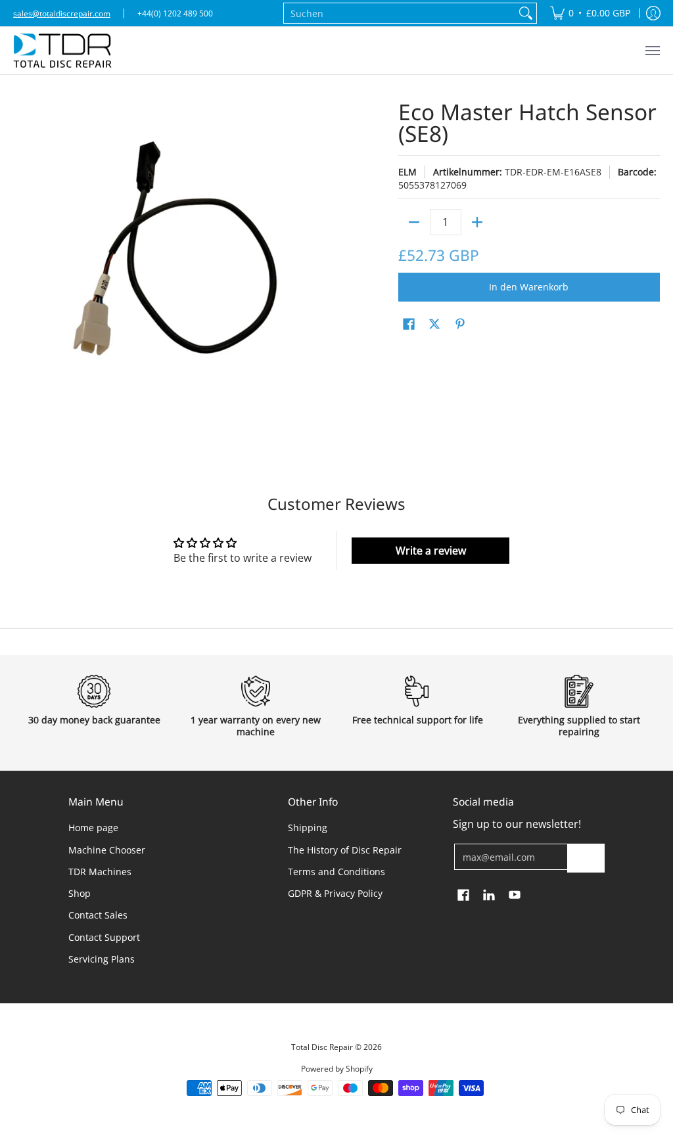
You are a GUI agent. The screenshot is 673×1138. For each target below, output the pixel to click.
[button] (409, 324)
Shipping (307, 827)
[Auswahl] (477, 222)
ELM (407, 172)
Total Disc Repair (322, 1047)
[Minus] (414, 222)
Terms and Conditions (336, 871)
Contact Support (104, 937)
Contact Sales (98, 915)
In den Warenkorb (529, 287)
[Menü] (652, 50)
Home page (93, 827)
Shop (79, 893)
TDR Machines (99, 871)
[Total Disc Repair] (62, 50)
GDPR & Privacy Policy (335, 893)
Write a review (431, 550)
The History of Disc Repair (345, 850)
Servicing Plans (101, 959)
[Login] (653, 13)
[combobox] (399, 13)
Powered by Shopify (337, 1068)
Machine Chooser (106, 850)
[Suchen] (525, 13)
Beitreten (586, 858)
